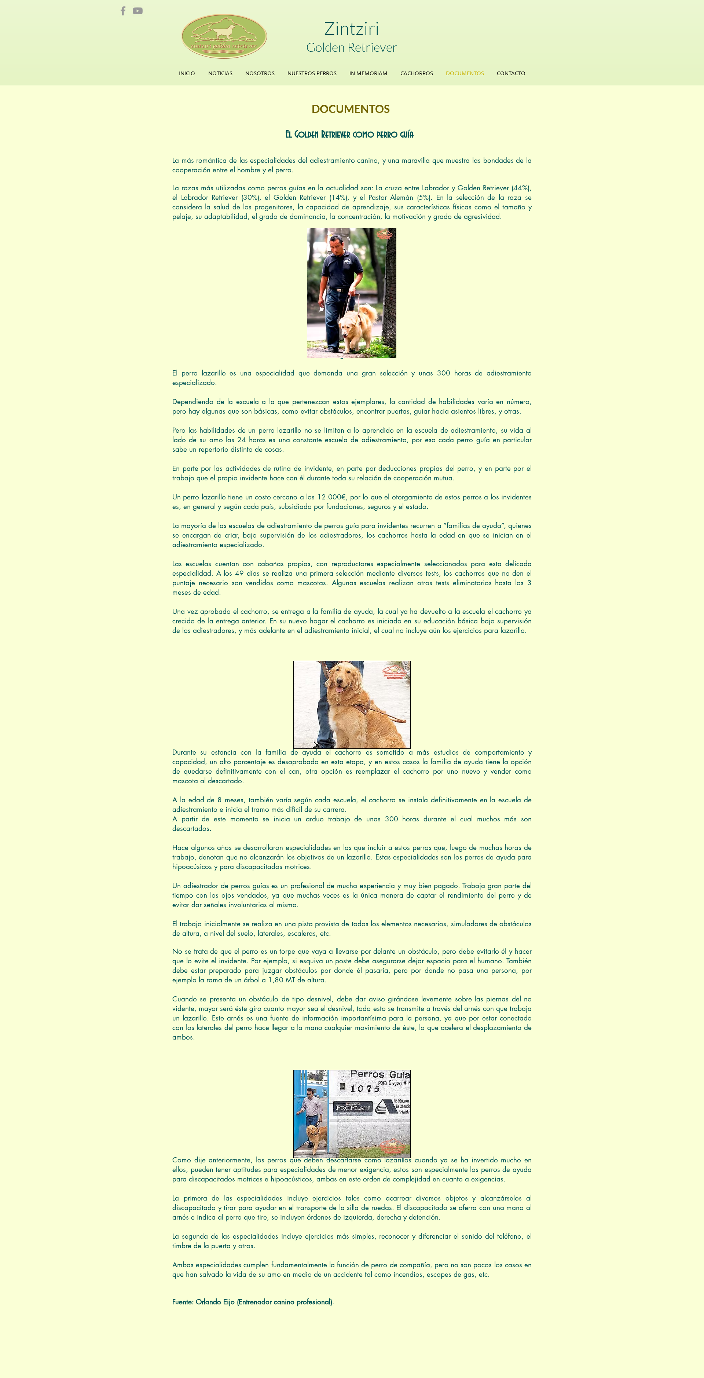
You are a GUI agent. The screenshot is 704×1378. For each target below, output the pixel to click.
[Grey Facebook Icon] (123, 11)
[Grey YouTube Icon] (138, 11)
